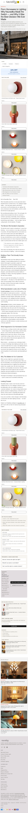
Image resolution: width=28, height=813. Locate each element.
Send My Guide (14, 626)
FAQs (2, 768)
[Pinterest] (7, 747)
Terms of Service (4, 777)
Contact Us (3, 766)
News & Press (4, 787)
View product (13, 102)
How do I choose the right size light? (11, 559)
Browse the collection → (18, 585)
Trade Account (4, 784)
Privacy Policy (4, 775)
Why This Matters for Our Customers (10, 193)
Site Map (3, 779)
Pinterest (17, 63)
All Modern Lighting (5, 761)
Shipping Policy (4, 770)
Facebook (11, 63)
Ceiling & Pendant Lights (6, 754)
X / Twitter (4, 63)
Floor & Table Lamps (5, 756)
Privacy (2, 805)
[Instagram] (4, 747)
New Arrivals (3, 757)
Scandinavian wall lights (19, 793)
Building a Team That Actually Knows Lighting (12, 188)
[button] (4, 2)
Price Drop (3, 759)
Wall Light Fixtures (5, 752)
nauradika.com (21, 403)
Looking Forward (6, 195)
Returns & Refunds (5, 771)
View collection (23, 77)
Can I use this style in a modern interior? (12, 566)
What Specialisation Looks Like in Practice (11, 190)
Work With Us (4, 789)
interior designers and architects (21, 796)
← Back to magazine (6, 66)
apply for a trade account (13, 799)
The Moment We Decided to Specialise (11, 186)
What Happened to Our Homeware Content (11, 191)
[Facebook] (2, 747)
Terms (2, 807)
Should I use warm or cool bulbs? (10, 562)
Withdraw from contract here (7, 773)
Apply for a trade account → (18, 582)
